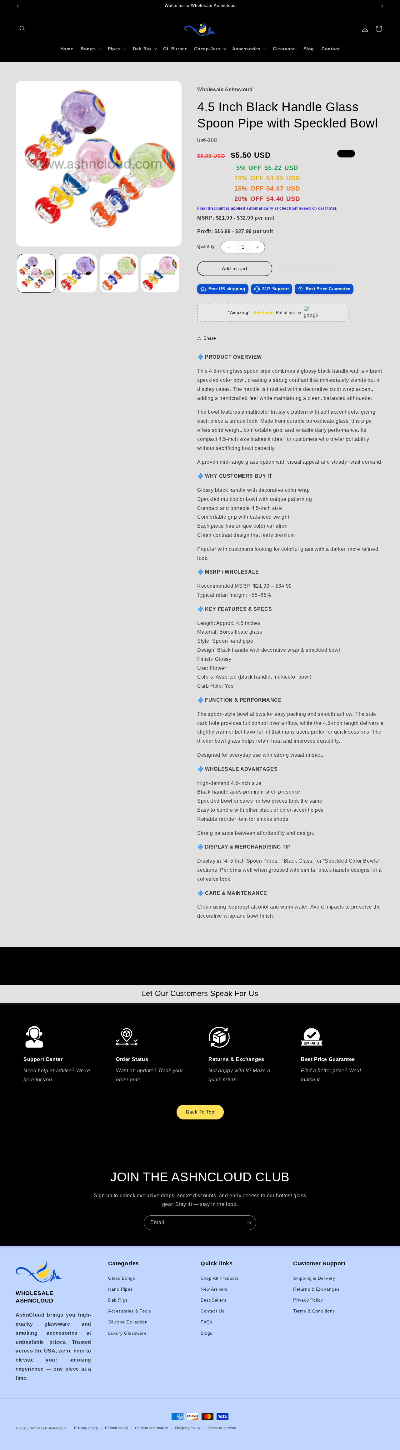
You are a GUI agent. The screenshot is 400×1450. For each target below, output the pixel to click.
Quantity (205, 246)
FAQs (206, 1321)
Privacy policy (86, 1428)
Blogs (206, 1333)
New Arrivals (214, 1289)
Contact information (151, 1428)
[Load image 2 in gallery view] (77, 273)
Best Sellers (213, 1300)
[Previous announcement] (18, 6)
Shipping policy (188, 1428)
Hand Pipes (120, 1289)
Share (209, 338)
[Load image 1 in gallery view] (36, 273)
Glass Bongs (121, 1278)
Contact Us (212, 1310)
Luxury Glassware (127, 1333)
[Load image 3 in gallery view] (119, 273)
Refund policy (116, 1428)
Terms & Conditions (314, 1310)
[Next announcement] (382, 6)
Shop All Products (219, 1278)
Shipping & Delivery (314, 1278)
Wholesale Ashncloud (48, 1428)
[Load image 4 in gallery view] (160, 273)
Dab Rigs (118, 1300)
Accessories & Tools (129, 1310)
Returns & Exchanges (316, 1289)
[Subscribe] (249, 1222)
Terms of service (221, 1428)
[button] (306, 269)
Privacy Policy (308, 1300)
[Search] (22, 29)
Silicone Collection (128, 1321)
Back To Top (200, 1111)
